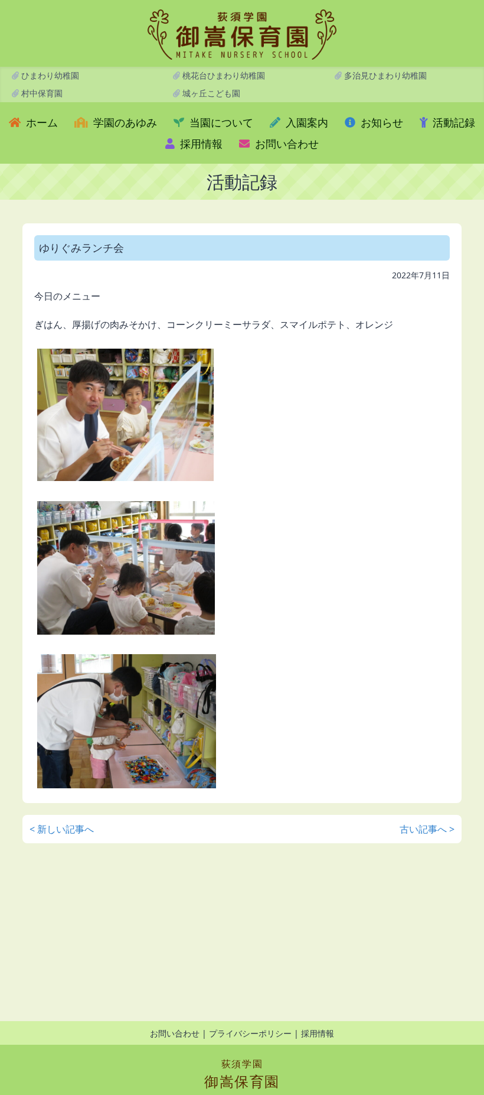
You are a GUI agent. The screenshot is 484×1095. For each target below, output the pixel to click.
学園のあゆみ (123, 122)
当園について (220, 122)
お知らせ (380, 122)
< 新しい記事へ (62, 829)
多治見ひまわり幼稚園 (384, 75)
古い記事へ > (427, 829)
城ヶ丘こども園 (210, 93)
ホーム (40, 122)
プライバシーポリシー (250, 1033)
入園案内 (305, 122)
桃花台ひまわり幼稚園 (222, 75)
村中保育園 (41, 93)
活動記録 (452, 122)
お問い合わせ (285, 144)
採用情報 (200, 144)
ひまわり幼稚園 (49, 75)
